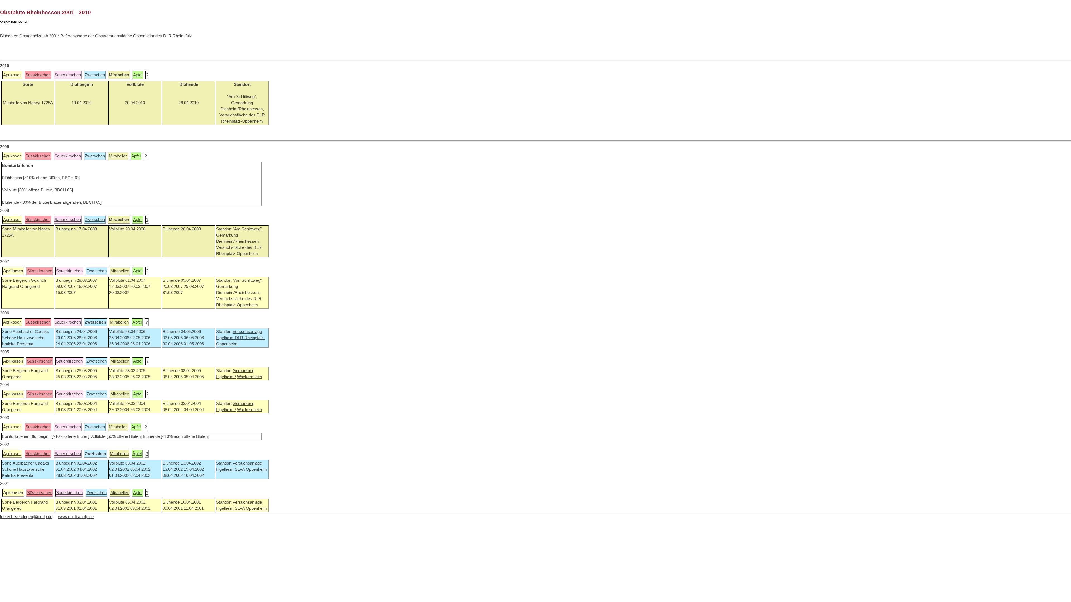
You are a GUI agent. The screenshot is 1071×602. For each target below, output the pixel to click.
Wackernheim (249, 377)
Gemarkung (243, 370)
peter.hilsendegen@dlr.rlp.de (26, 516)
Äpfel (137, 75)
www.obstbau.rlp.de (76, 516)
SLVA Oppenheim (251, 469)
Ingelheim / (226, 377)
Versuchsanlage (247, 331)
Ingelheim (225, 338)
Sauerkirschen (67, 75)
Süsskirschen (37, 75)
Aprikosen (12, 75)
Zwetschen (95, 75)
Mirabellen (118, 156)
